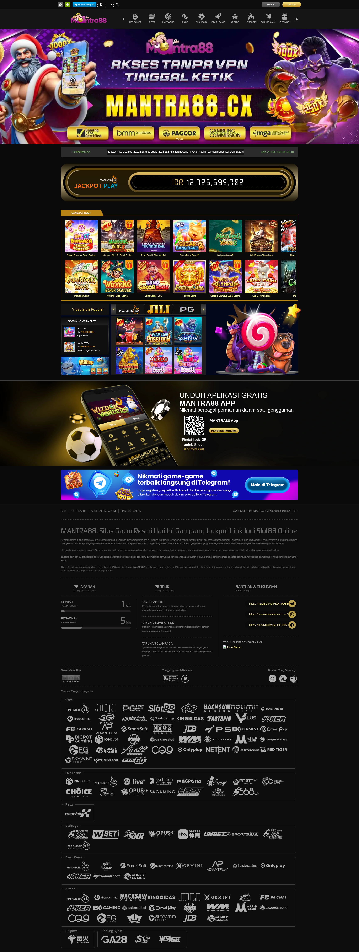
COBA (132, 326)
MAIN (84, 236)
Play (110, 186)
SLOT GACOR (79, 511)
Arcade (235, 22)
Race (185, 22)
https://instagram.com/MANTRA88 (268, 603)
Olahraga (201, 22)
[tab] (130, 309)
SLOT (64, 511)
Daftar (292, 4)
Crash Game (218, 22)
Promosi (284, 22)
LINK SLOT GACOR (131, 511)
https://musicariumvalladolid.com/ (268, 614)
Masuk (270, 4)
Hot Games (135, 22)
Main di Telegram (86, 4)
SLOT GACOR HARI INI (103, 511)
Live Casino (168, 22)
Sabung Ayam (268, 22)
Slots (152, 22)
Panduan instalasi (224, 430)
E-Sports (251, 22)
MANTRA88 (139, 567)
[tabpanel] (179, 86)
